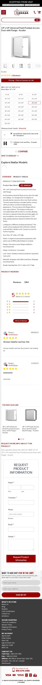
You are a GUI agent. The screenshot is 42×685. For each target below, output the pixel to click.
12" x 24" (21, 103)
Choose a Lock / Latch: (13, 128)
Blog (3, 607)
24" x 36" (7, 119)
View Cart (5, 640)
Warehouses (6, 663)
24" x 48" (21, 119)
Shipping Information (9, 627)
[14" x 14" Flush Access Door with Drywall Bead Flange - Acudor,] (31, 415)
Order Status (6, 638)
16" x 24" (21, 107)
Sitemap (21, 682)
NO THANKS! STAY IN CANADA (32, 4)
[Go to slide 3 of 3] (23, 439)
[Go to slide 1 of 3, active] (18, 439)
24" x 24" (21, 115)
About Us (5, 604)
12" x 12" (21, 98)
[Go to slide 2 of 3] (21, 439)
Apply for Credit (7, 645)
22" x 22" (21, 111)
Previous (2, 66)
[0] (39, 12)
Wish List (5, 647)
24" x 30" (34, 115)
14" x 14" (34, 103)
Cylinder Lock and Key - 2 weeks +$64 (25, 143)
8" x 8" (21, 94)
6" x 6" (7, 94)
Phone (10, 509)
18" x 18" (34, 107)
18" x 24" (7, 111)
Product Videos (20, 177)
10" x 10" (7, 98)
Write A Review (21, 321)
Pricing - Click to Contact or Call (21, 80)
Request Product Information (21, 558)
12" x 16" (34, 98)
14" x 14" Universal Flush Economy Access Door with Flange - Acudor (10, 430)
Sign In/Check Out (8, 643)
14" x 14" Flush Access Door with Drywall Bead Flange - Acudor (30, 429)
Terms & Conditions (9, 622)
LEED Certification (8, 611)
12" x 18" (7, 103)
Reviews (5, 609)
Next (40, 66)
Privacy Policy (7, 629)
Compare (23, 151)
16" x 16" (7, 107)
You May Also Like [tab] (10, 405)
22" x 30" (34, 111)
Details (11, 536)
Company (12, 497)
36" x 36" (7, 123)
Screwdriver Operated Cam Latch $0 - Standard (25, 134)
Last (22, 491)
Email (11, 524)
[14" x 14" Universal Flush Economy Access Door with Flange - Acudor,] (11, 415)
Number (10, 518)
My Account (6, 636)
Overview (6, 177)
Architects (5, 616)
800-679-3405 (23, 670)
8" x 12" (34, 94)
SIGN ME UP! (21, 595)
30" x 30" (34, 119)
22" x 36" (7, 115)
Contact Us (6, 614)
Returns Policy (7, 625)
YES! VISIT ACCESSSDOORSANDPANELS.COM (13, 4)
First (9, 491)
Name (11, 482)
